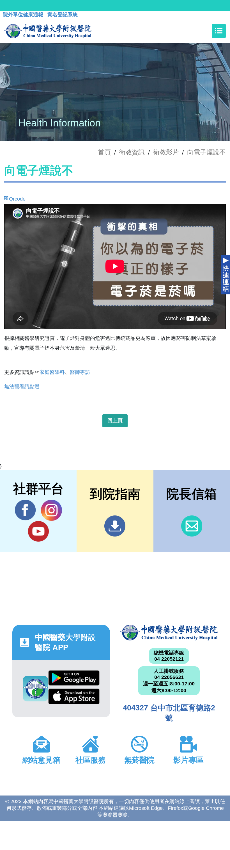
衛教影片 (166, 152)
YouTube (38, 531)
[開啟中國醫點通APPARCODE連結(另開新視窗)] (35, 688)
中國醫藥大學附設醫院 (169, 632)
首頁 (104, 152)
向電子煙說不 (206, 152)
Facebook (25, 510)
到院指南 (114, 526)
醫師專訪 (80, 372)
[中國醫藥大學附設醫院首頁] (47, 31)
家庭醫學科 (52, 372)
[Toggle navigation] (219, 31)
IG (51, 510)
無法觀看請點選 (22, 386)
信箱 (191, 526)
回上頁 (115, 420)
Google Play (73, 679)
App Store (73, 697)
